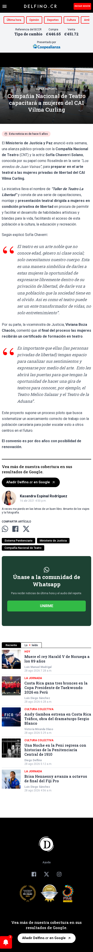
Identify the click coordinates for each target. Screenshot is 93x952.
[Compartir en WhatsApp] (5, 529)
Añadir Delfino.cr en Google (28, 482)
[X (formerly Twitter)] (46, 874)
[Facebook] (34, 874)
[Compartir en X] (26, 528)
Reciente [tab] (11, 645)
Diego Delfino (33, 760)
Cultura (71, 20)
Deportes (53, 20)
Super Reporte (46, 89)
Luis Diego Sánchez (37, 698)
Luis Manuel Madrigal (37, 667)
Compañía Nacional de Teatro (23, 548)
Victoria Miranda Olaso (38, 729)
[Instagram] (59, 874)
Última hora (14, 20)
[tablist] (46, 645)
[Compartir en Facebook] (15, 528)
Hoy (27, 651)
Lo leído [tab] (31, 645)
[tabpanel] (46, 721)
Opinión (34, 20)
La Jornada (33, 678)
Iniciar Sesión (82, 6)
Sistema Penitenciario (19, 540)
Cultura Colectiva (38, 709)
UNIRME (46, 606)
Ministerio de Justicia (53, 540)
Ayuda (46, 862)
